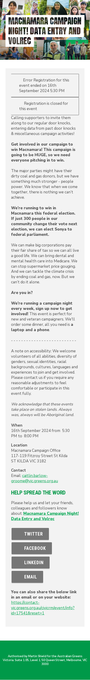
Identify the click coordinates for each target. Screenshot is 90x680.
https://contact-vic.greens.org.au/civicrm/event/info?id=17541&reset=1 (43, 608)
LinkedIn (32, 562)
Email (29, 577)
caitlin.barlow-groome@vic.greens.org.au (34, 478)
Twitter (32, 534)
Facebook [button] (33, 548)
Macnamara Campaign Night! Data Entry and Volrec (45, 516)
